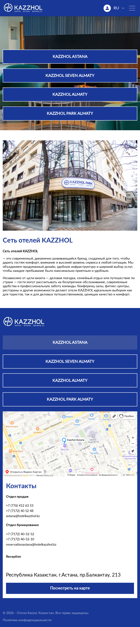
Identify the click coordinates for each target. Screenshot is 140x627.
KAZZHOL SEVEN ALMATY (70, 76)
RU (116, 8)
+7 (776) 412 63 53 (19, 505)
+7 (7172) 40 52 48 (19, 511)
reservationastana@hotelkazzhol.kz (31, 544)
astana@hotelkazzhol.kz (23, 516)
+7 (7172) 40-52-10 (20, 539)
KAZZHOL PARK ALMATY (70, 113)
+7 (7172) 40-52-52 (20, 534)
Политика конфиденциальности (27, 620)
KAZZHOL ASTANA (70, 57)
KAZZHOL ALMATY (70, 94)
